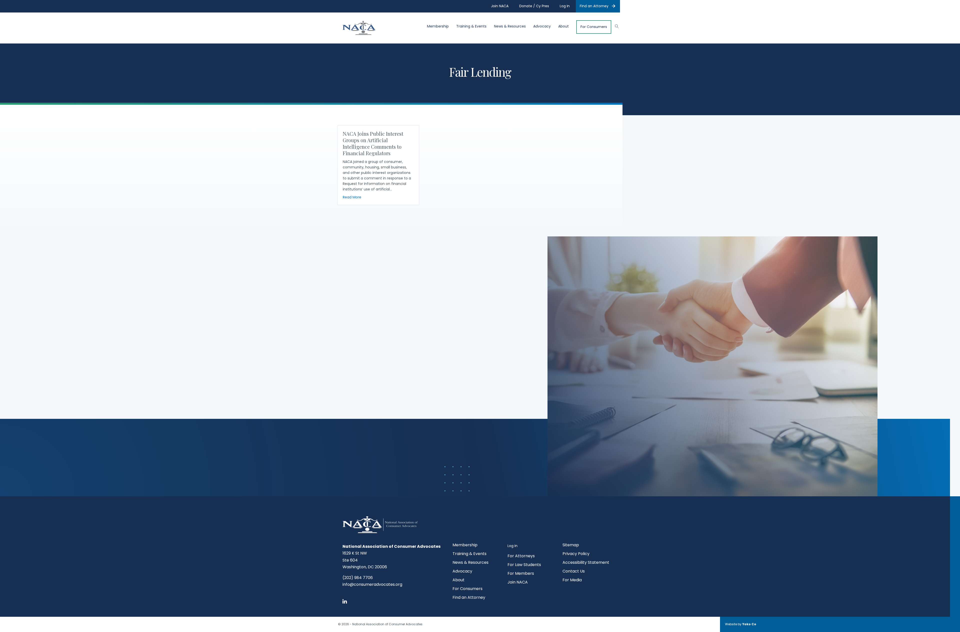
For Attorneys (521, 556)
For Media (572, 580)
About (563, 26)
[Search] (614, 25)
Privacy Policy (576, 554)
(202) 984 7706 (357, 578)
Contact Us (573, 571)
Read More (352, 197)
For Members (521, 574)
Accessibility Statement (585, 563)
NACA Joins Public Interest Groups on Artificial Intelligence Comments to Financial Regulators (373, 143)
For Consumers (593, 26)
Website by (740, 624)
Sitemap (570, 545)
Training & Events (471, 26)
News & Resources (510, 26)
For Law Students (524, 565)
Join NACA (518, 582)
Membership (438, 26)
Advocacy (542, 26)
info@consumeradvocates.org (372, 584)
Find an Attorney (594, 5)
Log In (513, 545)
